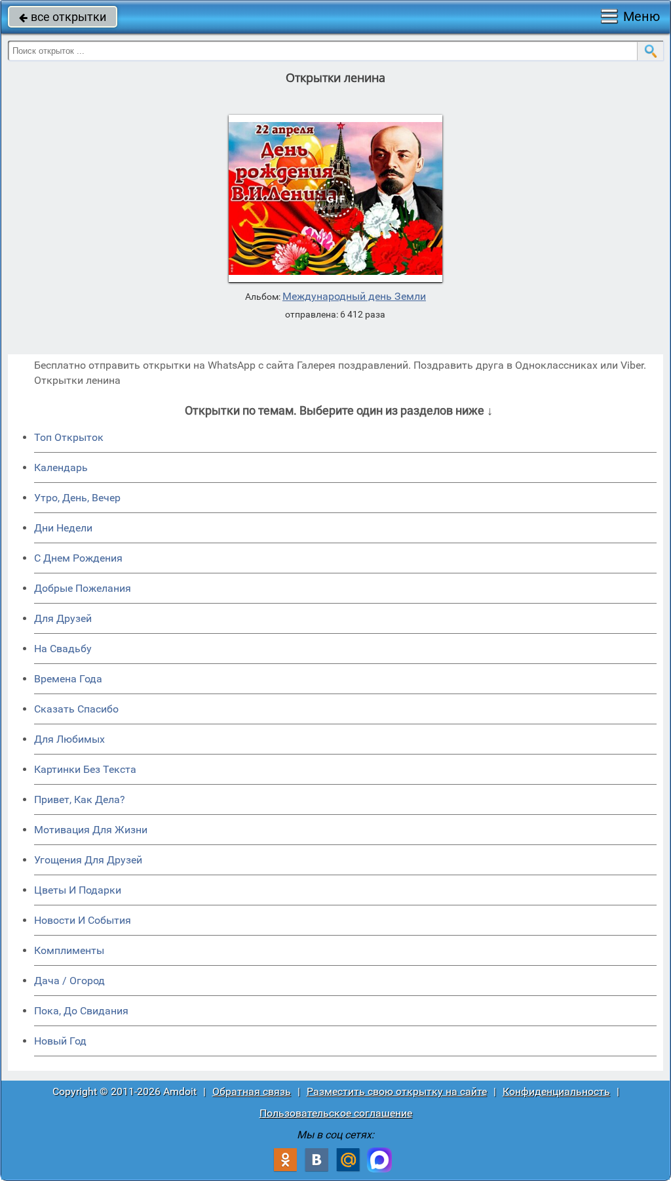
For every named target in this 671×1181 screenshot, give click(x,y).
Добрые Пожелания (82, 588)
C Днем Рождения (78, 558)
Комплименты (69, 950)
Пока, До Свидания (81, 1011)
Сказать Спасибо (76, 709)
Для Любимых (69, 739)
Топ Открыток (69, 437)
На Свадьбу (63, 648)
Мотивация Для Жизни (90, 829)
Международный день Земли (354, 296)
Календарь (61, 467)
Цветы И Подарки (77, 890)
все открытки (62, 17)
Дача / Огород (69, 980)
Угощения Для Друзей (88, 860)
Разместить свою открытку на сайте (397, 1091)
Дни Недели (63, 528)
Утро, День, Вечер (77, 497)
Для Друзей (63, 618)
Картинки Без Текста (85, 769)
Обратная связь (251, 1091)
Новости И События (82, 920)
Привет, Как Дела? (79, 799)
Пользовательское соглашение (335, 1113)
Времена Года (68, 679)
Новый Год (60, 1041)
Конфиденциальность (556, 1091)
